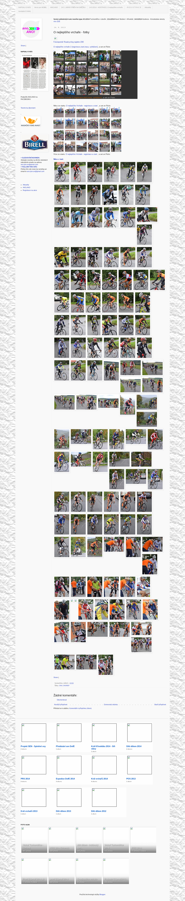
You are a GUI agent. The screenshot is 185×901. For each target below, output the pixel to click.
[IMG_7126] (71, 124)
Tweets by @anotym (28, 108)
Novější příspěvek (60, 705)
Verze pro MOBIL (40, 7)
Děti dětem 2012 (98, 811)
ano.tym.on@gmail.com (29, 164)
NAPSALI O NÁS (24, 7)
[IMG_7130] (94, 113)
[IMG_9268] (71, 90)
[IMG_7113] (82, 147)
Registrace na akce (30, 190)
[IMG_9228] (71, 56)
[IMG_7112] (94, 147)
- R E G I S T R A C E (133, 7)
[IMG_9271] (105, 90)
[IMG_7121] (59, 136)
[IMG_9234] (116, 56)
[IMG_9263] (105, 79)
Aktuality (148, 7)
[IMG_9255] (82, 79)
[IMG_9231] (105, 56)
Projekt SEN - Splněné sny (33, 746)
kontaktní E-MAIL (25, 11)
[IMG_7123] (105, 124)
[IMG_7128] (116, 113)
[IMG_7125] (82, 124)
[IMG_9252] (59, 79)
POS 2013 (131, 779)
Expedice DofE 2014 (65, 779)
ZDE (82, 42)
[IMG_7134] (59, 113)
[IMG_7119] (82, 136)
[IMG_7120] (71, 136)
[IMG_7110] (116, 147)
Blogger (102, 894)
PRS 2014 (25, 779)
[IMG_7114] (71, 147)
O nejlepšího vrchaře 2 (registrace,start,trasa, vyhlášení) (75, 47)
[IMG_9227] (59, 56)
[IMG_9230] (94, 56)
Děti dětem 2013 (63, 811)
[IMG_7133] (71, 113)
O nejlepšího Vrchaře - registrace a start (82, 106)
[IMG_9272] (116, 90)
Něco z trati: (58, 159)
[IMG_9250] (105, 67)
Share (55, 677)
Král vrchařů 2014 (99, 779)
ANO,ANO (54, 7)
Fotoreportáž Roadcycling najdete (66, 42)
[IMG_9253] (71, 79)
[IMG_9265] (59, 90)
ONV (60, 685)
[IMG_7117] (105, 136)
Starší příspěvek (160, 705)
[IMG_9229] (82, 56)
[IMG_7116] (116, 136)
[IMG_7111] (105, 147)
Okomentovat (62, 700)
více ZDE (56, 21)
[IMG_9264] (116, 79)
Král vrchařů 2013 (29, 811)
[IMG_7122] (116, 124)
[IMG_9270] (94, 90)
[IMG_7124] (94, 124)
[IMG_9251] (116, 67)
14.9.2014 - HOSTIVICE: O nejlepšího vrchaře (106, 7)
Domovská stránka (111, 705)
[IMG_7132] (82, 113)
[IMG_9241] (59, 67)
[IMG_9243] (71, 67)
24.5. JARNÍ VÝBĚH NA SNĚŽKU (73, 7)
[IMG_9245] (82, 67)
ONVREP (66, 685)
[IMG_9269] (82, 90)
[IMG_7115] (59, 147)
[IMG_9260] (94, 79)
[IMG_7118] (94, 136)
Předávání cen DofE (65, 746)
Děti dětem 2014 (133, 746)
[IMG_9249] (94, 67)
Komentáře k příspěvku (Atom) (80, 708)
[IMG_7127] (59, 124)
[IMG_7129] (105, 113)
